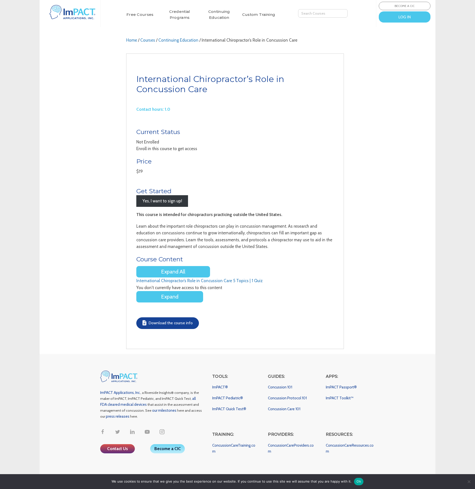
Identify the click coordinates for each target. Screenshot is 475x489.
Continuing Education (219, 14)
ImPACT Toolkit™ (340, 398)
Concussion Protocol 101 (287, 398)
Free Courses (140, 14)
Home (131, 40)
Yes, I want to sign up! (162, 201)
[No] (468, 481)
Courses (147, 40)
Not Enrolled (147, 141)
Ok (358, 481)
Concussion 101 (280, 387)
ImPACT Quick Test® (229, 409)
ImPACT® (220, 387)
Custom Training (258, 14)
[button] (102, 431)
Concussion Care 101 (284, 409)
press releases (117, 416)
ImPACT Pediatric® (227, 398)
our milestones (164, 410)
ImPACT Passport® (341, 387)
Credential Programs (179, 14)
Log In (404, 17)
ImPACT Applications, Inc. (120, 392)
